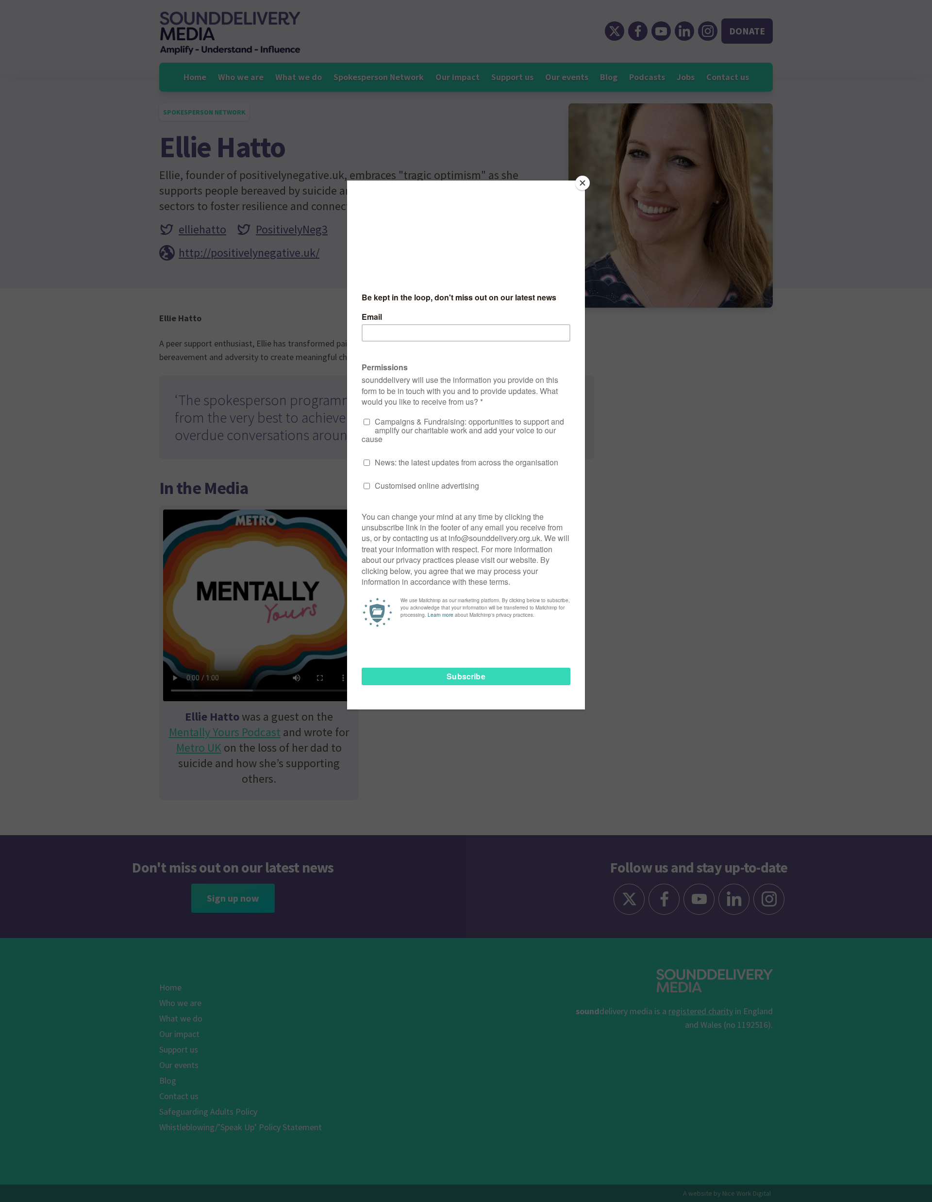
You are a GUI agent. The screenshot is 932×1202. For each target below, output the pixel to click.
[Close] (582, 183)
